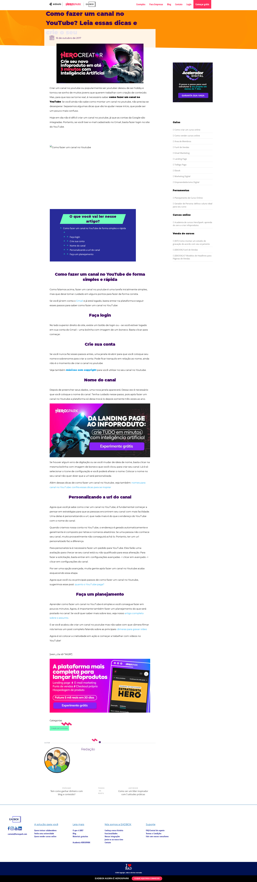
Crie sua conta (77, 241)
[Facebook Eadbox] (9, 829)
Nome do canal (77, 245)
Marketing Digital (182, 176)
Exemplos (140, 4)
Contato (178, 4)
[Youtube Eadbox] (16, 829)
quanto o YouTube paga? (89, 584)
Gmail (79, 300)
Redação (88, 749)
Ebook (177, 170)
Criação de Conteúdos (59, 728)
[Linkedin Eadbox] (20, 829)
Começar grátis (202, 4)
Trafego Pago (180, 164)
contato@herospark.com (17, 834)
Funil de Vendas (181, 147)
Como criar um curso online (187, 129)
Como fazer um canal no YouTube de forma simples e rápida (94, 228)
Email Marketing (182, 153)
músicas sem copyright (81, 370)
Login (188, 4)
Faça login (75, 236)
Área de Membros (182, 141)
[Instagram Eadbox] (12, 829)
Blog (169, 4)
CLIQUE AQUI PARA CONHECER (147, 878)
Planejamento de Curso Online (188, 197)
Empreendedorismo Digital (186, 182)
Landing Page (180, 159)
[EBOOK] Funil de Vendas (186, 249)
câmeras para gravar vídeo (132, 629)
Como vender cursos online (187, 135)
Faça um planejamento (81, 254)
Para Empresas (156, 4)
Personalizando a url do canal (85, 249)
